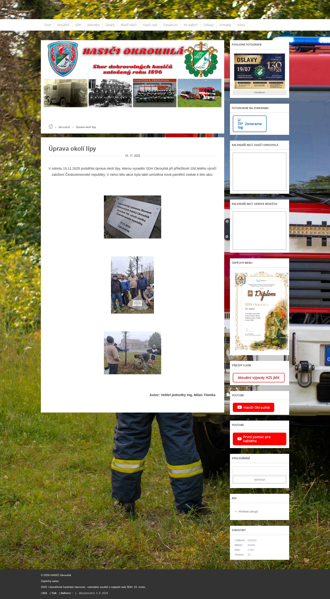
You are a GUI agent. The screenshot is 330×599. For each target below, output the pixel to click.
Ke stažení (190, 25)
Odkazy (209, 25)
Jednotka (93, 25)
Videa (241, 25)
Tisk (54, 593)
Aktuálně (63, 25)
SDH (78, 25)
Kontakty (225, 25)
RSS (44, 593)
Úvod (47, 25)
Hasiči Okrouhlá (256, 407)
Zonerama (253, 123)
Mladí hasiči (129, 25)
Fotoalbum (170, 25)
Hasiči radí (150, 25)
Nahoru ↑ (67, 593)
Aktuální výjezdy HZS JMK (259, 377)
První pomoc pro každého (257, 439)
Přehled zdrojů (248, 511)
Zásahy (110, 25)
